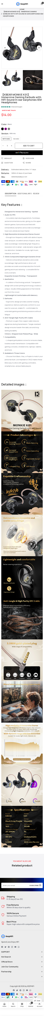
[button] (42, 4)
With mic (6, 139)
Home (22, 9)
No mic (16, 139)
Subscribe (34, 885)
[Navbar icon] (2, 4)
